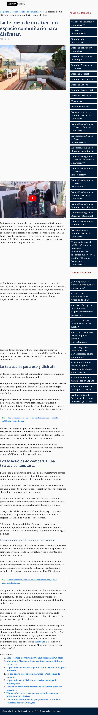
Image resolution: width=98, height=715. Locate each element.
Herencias (76, 101)
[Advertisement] (33, 111)
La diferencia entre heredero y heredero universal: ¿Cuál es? (82, 398)
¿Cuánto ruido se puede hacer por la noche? (81, 323)
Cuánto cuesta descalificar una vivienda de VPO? (80, 296)
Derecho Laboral (80, 84)
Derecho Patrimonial (82, 90)
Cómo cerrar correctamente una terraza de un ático (34, 657)
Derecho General (80, 73)
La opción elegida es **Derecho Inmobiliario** (82, 139)
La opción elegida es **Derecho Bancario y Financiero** (82, 127)
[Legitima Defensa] (16, 4)
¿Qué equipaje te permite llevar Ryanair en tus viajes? (82, 284)
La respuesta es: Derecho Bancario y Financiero (81, 233)
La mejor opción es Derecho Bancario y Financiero (81, 115)
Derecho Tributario (81, 95)
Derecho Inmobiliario (31, 11)
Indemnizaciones (80, 106)
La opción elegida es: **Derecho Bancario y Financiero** (82, 159)
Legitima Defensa (9, 11)
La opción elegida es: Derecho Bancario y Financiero (82, 195)
